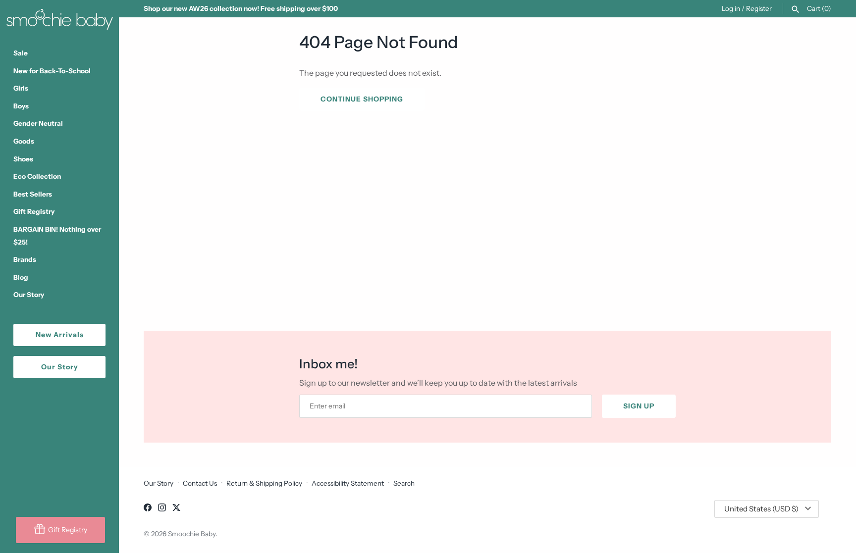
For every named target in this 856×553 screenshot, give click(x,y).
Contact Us (200, 483)
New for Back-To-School (52, 71)
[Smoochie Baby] (59, 17)
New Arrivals (60, 334)
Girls (20, 88)
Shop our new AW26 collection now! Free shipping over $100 (241, 8)
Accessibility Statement (348, 483)
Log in (731, 8)
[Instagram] (162, 509)
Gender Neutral (38, 123)
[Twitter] (176, 509)
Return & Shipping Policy (264, 483)
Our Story (28, 295)
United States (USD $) (761, 508)
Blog (20, 277)
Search (404, 483)
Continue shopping (362, 99)
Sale (20, 53)
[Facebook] (148, 509)
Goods (23, 141)
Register (759, 8)
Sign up (638, 406)
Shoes (23, 159)
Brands (24, 259)
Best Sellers (32, 194)
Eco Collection (37, 176)
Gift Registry (33, 211)
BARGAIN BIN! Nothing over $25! (57, 235)
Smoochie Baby (191, 534)
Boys (21, 106)
